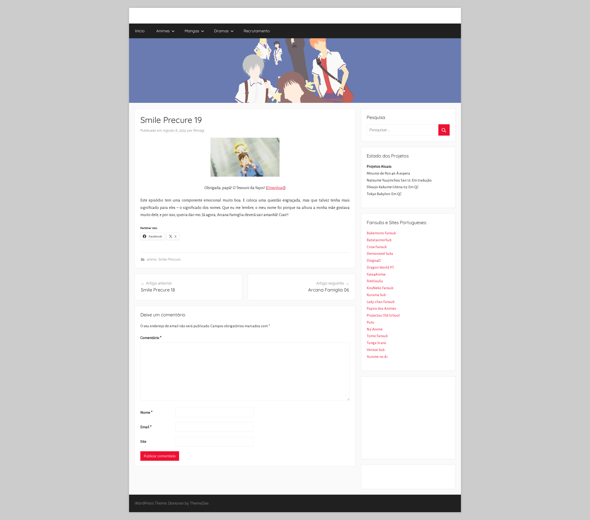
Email (146, 427)
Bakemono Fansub (381, 233)
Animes (163, 30)
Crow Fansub (377, 247)
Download (275, 188)
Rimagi (198, 130)
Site (143, 441)
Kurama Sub (376, 295)
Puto (370, 322)
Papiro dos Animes (381, 308)
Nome (146, 412)
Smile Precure (169, 259)
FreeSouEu (375, 281)
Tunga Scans (376, 343)
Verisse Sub (376, 350)
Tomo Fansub (377, 336)
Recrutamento (257, 30)
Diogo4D (374, 260)
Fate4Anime (376, 274)
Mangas (192, 30)
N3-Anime (375, 329)
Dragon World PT (380, 267)
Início (140, 30)
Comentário (151, 338)
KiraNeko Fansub (380, 288)
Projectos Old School (383, 315)
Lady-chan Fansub (381, 302)
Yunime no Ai (377, 357)
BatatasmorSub (379, 240)
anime (152, 259)
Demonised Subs (380, 254)
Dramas (221, 30)
